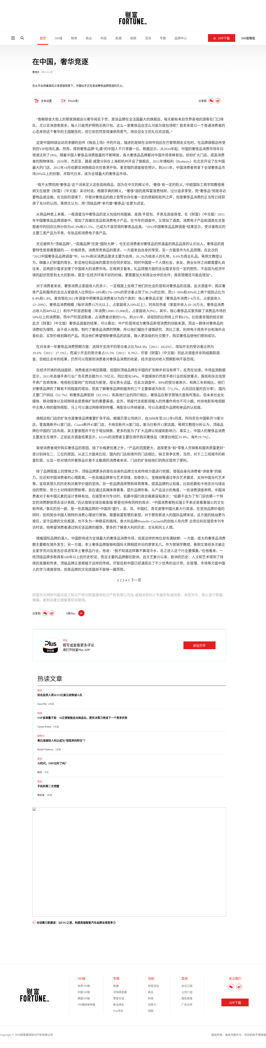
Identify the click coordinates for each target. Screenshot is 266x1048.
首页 (43, 38)
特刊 (39, 772)
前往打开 (199, 645)
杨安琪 (40, 795)
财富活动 (153, 986)
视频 (133, 38)
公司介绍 (186, 992)
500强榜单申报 (86, 1004)
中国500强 (84, 992)
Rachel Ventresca (45, 749)
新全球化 (118, 1004)
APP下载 (224, 38)
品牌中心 (180, 38)
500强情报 (248, 38)
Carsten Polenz (44, 726)
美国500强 (84, 998)
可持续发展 (120, 992)
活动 (148, 38)
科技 (103, 38)
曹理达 (35, 72)
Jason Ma (41, 704)
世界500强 (84, 986)
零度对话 (118, 998)
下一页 (136, 580)
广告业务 (186, 1004)
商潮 (118, 38)
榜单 (74, 38)
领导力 (40, 736)
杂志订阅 (186, 986)
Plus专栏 (118, 1010)
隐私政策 (186, 998)
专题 (163, 38)
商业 (89, 38)
